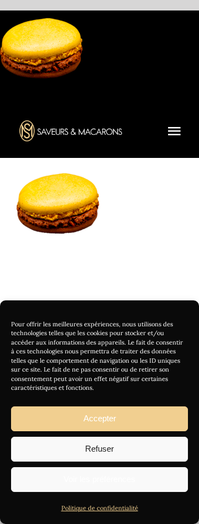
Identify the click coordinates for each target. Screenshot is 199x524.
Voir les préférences (99, 479)
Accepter (99, 418)
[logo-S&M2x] (71, 125)
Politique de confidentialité (99, 508)
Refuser (99, 448)
